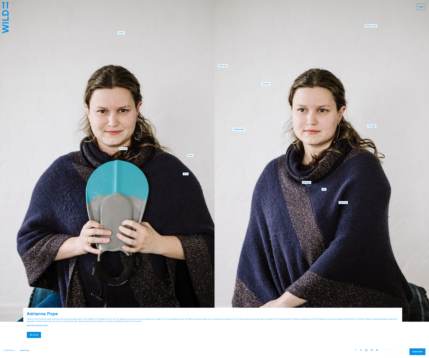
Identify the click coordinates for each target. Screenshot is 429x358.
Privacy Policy (24, 350)
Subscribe (417, 352)
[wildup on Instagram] (366, 350)
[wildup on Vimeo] (371, 350)
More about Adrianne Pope (37, 325)
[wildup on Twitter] (355, 350)
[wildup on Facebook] (361, 350)
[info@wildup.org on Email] (377, 350)
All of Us (34, 335)
